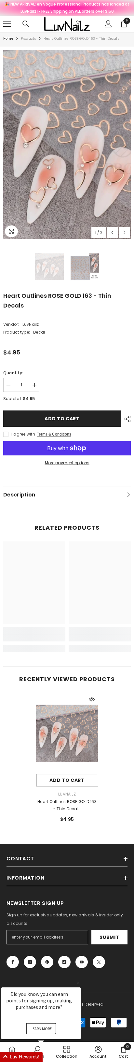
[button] (112, 232)
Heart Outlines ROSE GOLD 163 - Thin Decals (67, 805)
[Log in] (108, 23)
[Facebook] (13, 962)
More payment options (67, 463)
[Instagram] (30, 962)
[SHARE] (126, 419)
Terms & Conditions (54, 434)
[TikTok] (64, 962)
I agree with (23, 434)
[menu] (7, 24)
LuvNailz (30, 324)
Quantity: (13, 373)
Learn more (41, 1028)
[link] (34, 637)
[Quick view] (92, 699)
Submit (109, 937)
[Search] (26, 24)
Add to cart (62, 418)
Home (8, 38)
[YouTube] (81, 962)
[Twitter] (99, 962)
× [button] (77, 983)
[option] (67, 144)
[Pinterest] (47, 962)
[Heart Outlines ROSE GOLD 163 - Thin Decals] (67, 733)
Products (28, 38)
